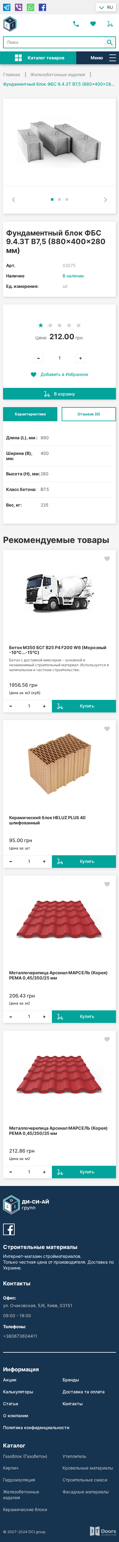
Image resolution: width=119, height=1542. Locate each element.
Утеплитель (74, 1456)
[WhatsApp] (30, 7)
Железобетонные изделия (21, 1494)
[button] (52, 199)
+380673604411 (20, 1336)
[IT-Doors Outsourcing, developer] (103, 1531)
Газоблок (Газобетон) (25, 1456)
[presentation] (13, 200)
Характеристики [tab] (30, 414)
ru (110, 7)
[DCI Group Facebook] (9, 1229)
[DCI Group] (10, 24)
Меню (97, 57)
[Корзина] (110, 24)
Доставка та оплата (84, 1391)
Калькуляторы (18, 1391)
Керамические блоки (25, 1509)
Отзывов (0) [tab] (89, 414)
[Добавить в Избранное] (107, 559)
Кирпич (10, 1467)
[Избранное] (93, 24)
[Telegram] (6, 7)
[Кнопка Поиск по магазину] (110, 42)
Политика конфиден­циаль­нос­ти (36, 1427)
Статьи (10, 1403)
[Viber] (18, 7)
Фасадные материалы (86, 1491)
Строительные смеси (85, 1479)
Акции (9, 1379)
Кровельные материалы (88, 1467)
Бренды (71, 1379)
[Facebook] (42, 7)
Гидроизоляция (19, 1479)
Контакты (73, 1403)
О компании (15, 1415)
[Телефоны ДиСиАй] (76, 24)
